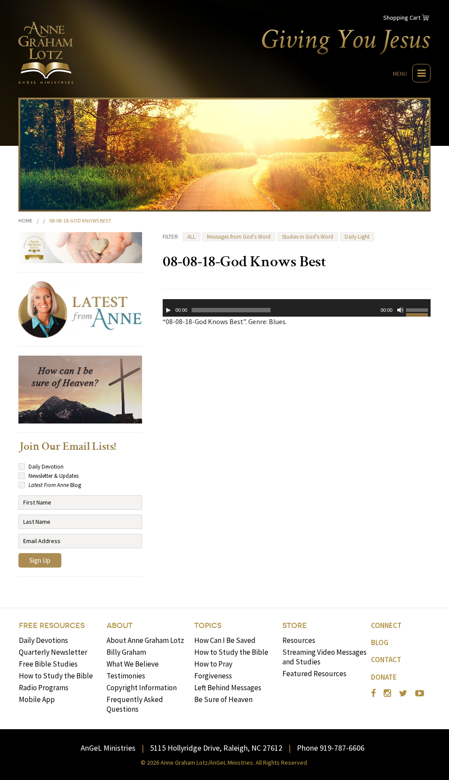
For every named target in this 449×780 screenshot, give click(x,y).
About (119, 625)
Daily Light (357, 236)
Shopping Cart (401, 17)
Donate (384, 677)
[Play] (168, 310)
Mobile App (37, 699)
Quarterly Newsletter (53, 652)
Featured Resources (314, 673)
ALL (191, 236)
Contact (386, 659)
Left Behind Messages (227, 687)
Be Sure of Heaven (223, 699)
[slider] (418, 311)
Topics (207, 625)
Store (294, 625)
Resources (298, 640)
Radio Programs (43, 687)
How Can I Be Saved (225, 640)
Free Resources (52, 625)
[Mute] (400, 310)
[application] (297, 308)
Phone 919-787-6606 (330, 748)
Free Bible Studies (48, 664)
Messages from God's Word (239, 236)
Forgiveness (213, 676)
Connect (386, 625)
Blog (379, 642)
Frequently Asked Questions (135, 704)
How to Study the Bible (56, 676)
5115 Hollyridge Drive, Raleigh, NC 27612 (216, 748)
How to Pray (213, 664)
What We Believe (133, 664)
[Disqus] (297, 445)
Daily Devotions (43, 640)
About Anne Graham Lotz (145, 640)
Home (25, 220)
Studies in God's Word (307, 236)
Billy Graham (126, 652)
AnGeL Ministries (108, 748)
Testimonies (126, 676)
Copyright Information (142, 687)
